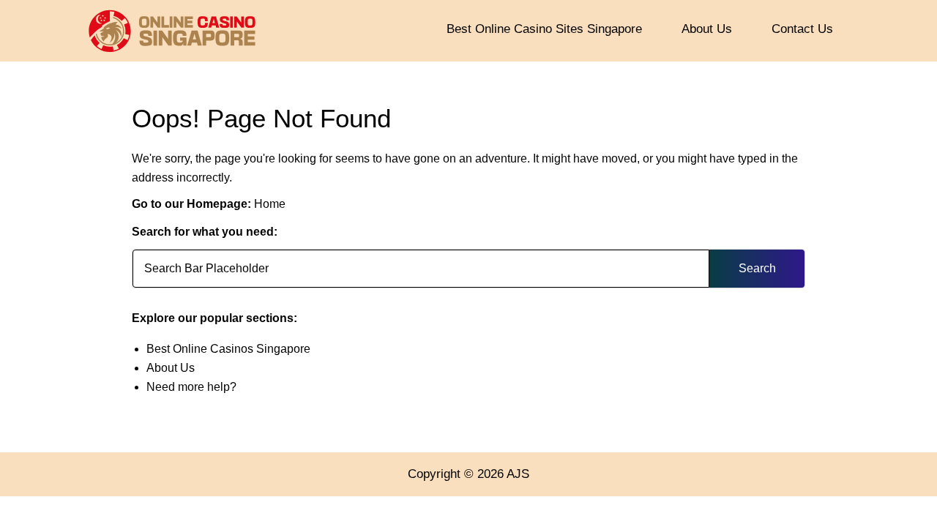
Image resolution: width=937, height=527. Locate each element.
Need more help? (191, 387)
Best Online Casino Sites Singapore (544, 29)
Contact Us (802, 29)
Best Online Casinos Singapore (228, 349)
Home (269, 204)
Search (757, 268)
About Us (707, 29)
